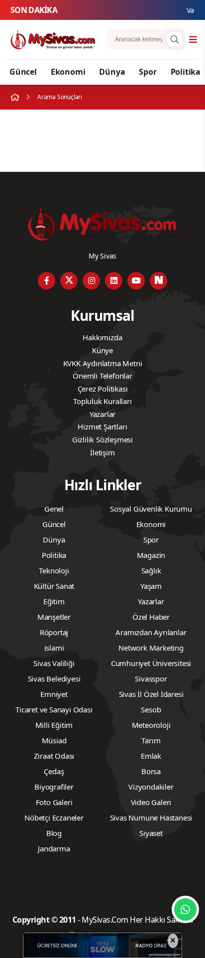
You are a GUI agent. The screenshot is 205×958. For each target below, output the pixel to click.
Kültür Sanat (54, 586)
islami (54, 648)
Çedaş (54, 771)
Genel (54, 509)
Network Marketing (151, 648)
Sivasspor (151, 679)
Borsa (151, 771)
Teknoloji (54, 570)
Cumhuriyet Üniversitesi (151, 663)
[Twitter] (69, 280)
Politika (186, 71)
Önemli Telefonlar (102, 376)
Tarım (150, 740)
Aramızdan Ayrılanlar (150, 632)
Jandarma (54, 848)
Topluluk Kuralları (102, 401)
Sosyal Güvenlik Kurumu (151, 509)
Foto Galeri (54, 802)
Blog (54, 833)
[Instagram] (91, 280)
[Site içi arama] (174, 39)
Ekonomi (68, 71)
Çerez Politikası (103, 389)
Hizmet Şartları (102, 426)
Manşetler (54, 617)
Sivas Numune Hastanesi (151, 817)
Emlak (151, 756)
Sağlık (151, 570)
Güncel (23, 71)
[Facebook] (46, 280)
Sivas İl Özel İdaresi (151, 694)
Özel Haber (151, 617)
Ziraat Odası (54, 756)
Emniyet (54, 694)
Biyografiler (54, 787)
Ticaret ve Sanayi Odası (53, 709)
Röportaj (54, 632)
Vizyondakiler (150, 787)
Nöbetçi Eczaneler (54, 817)
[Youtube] (136, 280)
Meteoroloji (151, 725)
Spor (147, 71)
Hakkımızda (102, 337)
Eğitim (54, 601)
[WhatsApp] (185, 909)
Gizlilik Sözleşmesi (102, 439)
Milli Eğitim (54, 725)
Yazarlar (102, 414)
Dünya (112, 71)
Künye (102, 350)
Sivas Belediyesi (54, 679)
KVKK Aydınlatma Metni (102, 363)
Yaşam (151, 586)
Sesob (151, 709)
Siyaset (151, 833)
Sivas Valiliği (53, 663)
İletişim (102, 452)
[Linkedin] (113, 280)
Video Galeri (151, 802)
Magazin (151, 555)
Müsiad (54, 740)
